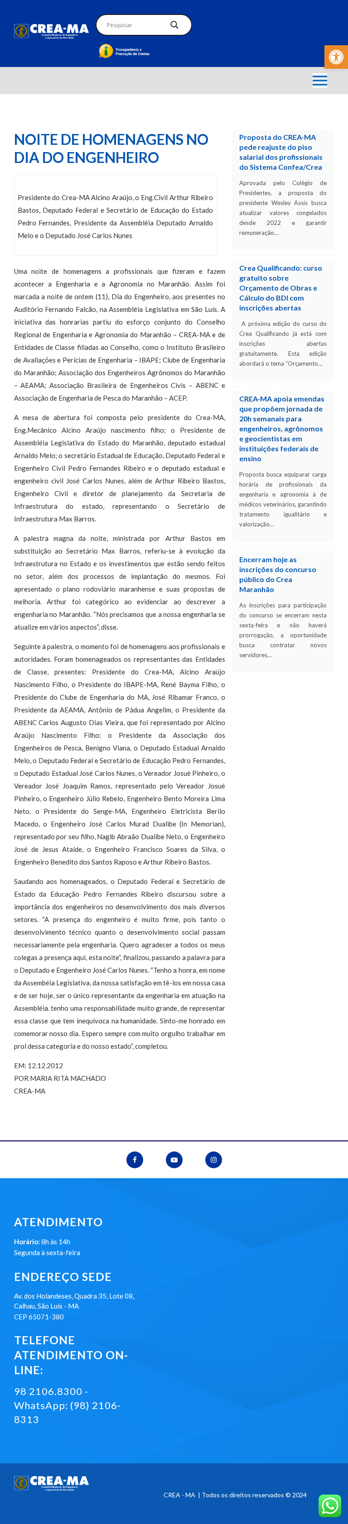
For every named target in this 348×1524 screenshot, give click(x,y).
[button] (336, 57)
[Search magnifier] (174, 27)
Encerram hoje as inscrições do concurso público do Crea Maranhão (277, 574)
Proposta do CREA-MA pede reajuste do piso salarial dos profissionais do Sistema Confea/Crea (281, 152)
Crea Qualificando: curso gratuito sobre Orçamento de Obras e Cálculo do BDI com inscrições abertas (280, 287)
